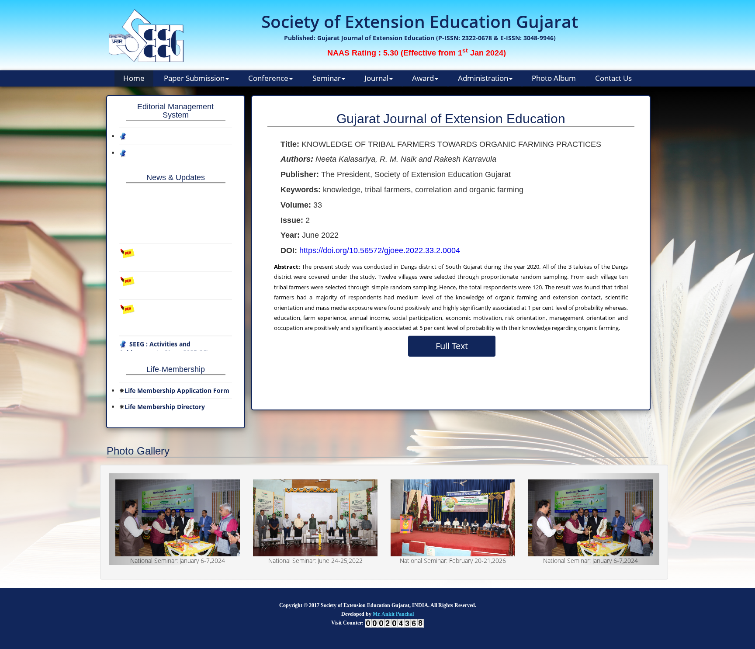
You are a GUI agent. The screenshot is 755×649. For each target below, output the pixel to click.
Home (134, 78)
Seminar (326, 78)
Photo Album (554, 78)
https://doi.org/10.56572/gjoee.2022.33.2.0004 (379, 250)
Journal (376, 78)
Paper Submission (194, 78)
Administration (483, 78)
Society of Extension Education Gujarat (419, 21)
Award (423, 78)
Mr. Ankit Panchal (393, 614)
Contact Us (613, 78)
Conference (268, 78)
